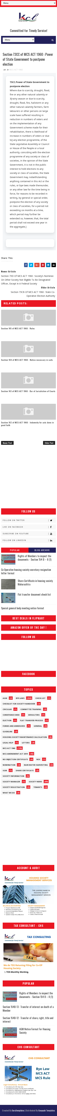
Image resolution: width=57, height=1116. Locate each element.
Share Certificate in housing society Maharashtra (35, 582)
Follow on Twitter (14, 520)
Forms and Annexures (14, 726)
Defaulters (34, 715)
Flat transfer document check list (34, 594)
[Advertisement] (28, 476)
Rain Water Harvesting (36, 765)
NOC (38, 759)
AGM (5, 698)
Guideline (7, 731)
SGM (5, 770)
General (38, 726)
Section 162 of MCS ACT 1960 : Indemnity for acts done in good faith (27, 424)
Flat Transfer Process (31, 720)
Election (7, 720)
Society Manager (11, 781)
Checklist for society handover (19, 704)
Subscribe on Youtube (16, 533)
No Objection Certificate (15, 759)
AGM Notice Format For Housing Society (34, 1030)
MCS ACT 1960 (16, 69)
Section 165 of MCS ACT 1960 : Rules (18, 328)
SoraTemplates (18, 1110)
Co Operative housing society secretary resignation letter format (26, 571)
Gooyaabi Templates (46, 1110)
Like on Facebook (13, 527)
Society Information (13, 776)
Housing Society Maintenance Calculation (25, 737)
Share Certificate (25, 770)
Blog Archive (42, 550)
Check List (40, 698)
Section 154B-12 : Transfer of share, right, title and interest (28, 1019)
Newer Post (7, 442)
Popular (15, 550)
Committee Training (30, 709)
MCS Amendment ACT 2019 (15, 754)
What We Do (9, 793)
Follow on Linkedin (14, 540)
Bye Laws (20, 698)
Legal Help (8, 742)
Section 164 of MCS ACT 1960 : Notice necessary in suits (27, 359)
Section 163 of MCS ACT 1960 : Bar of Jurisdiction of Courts (28, 391)
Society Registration (14, 787)
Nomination (9, 765)
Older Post (49, 442)
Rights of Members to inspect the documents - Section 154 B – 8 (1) (34, 557)
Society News (35, 781)
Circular (7, 709)
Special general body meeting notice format (22, 608)
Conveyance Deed (11, 715)
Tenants (37, 787)
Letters (26, 742)
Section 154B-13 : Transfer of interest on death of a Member (28, 1008)
